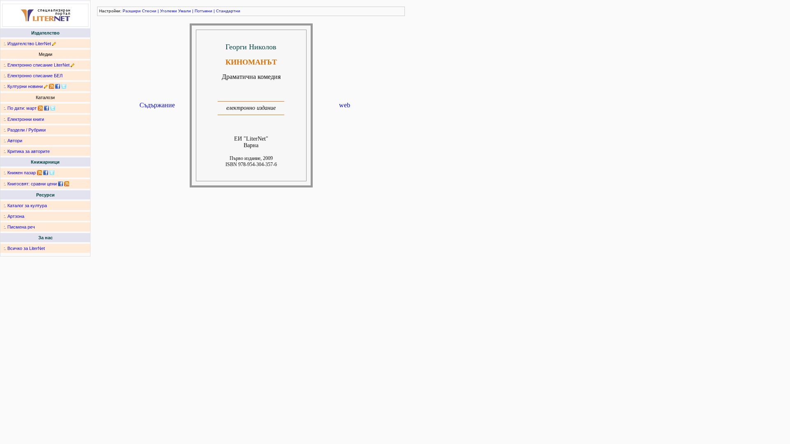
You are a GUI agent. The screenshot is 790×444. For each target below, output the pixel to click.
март (31, 108)
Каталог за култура (27, 205)
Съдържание (157, 105)
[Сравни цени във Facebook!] (60, 183)
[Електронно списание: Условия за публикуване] (72, 64)
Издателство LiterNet (29, 43)
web (344, 105)
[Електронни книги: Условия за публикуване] (54, 43)
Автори (14, 140)
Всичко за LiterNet (26, 248)
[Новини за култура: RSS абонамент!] (51, 86)
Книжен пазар (21, 172)
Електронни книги (25, 119)
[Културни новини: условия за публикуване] (46, 86)
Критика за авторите (28, 151)
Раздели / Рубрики (26, 129)
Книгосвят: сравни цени (32, 183)
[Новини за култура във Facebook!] (57, 86)
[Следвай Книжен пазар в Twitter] (51, 172)
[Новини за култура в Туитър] (63, 86)
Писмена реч (21, 226)
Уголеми (168, 11)
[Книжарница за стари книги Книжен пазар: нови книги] (39, 172)
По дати (15, 108)
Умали (184, 11)
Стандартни (228, 11)
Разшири (132, 11)
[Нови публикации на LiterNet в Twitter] (52, 108)
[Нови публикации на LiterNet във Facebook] (46, 108)
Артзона (15, 216)
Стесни (149, 11)
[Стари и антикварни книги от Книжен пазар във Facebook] (45, 172)
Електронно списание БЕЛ (35, 75)
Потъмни (203, 11)
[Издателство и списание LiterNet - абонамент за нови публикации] (40, 108)
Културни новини (25, 86)
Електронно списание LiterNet (38, 64)
